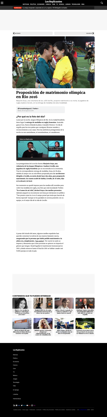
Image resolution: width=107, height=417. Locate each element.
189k (18, 405)
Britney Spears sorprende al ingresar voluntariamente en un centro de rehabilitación (43, 333)
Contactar (38, 409)
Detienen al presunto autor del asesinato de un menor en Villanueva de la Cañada (85, 332)
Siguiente (89, 33)
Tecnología (76, 4)
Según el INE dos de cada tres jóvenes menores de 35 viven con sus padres (43, 311)
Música (61, 4)
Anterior (17, 33)
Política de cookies (60, 409)
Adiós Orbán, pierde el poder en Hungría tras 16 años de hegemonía (64, 332)
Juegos (67, 4)
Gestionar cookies (70, 409)
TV (57, 4)
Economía (40, 4)
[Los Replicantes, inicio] (53, 1)
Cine (53, 4)
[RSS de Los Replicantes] (14, 405)
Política (33, 4)
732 (34, 405)
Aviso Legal (25, 409)
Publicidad (32, 409)
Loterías (15, 394)
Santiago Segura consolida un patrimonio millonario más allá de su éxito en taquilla (85, 312)
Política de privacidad (48, 409)
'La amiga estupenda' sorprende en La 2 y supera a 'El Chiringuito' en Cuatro (40, 8)
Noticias (26, 4)
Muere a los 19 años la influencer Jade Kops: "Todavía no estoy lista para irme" (22, 312)
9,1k (29, 405)
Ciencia (48, 4)
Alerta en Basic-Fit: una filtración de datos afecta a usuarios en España (22, 332)
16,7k (24, 405)
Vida (82, 4)
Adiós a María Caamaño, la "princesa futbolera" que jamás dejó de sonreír (64, 311)
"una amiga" (39, 241)
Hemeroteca (17, 398)
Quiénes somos (17, 409)
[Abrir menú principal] (2, 3)
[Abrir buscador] (102, 3)
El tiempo (16, 390)
